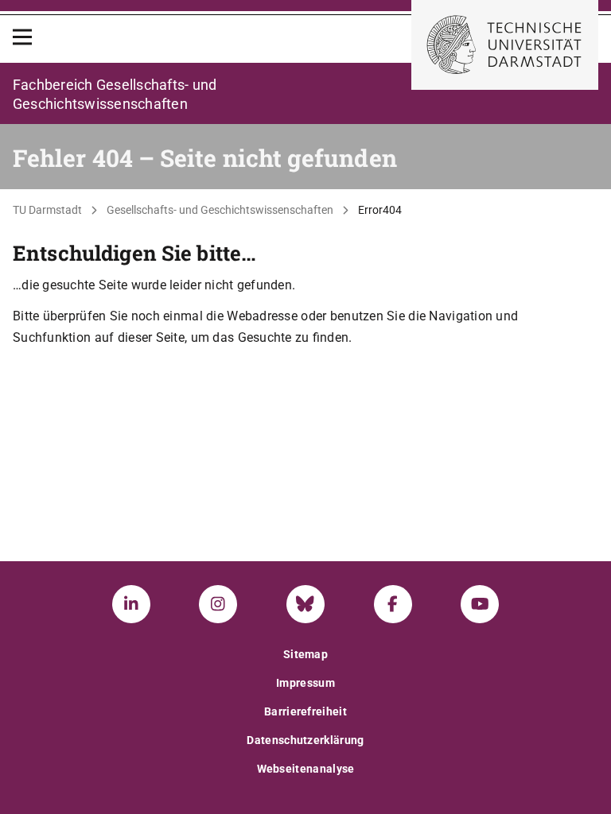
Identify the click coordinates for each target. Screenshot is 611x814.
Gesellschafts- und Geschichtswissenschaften (220, 210)
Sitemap (305, 654)
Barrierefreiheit (305, 711)
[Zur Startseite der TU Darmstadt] (504, 45)
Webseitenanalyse (306, 768)
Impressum (305, 682)
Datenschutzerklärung (305, 740)
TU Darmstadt (47, 210)
